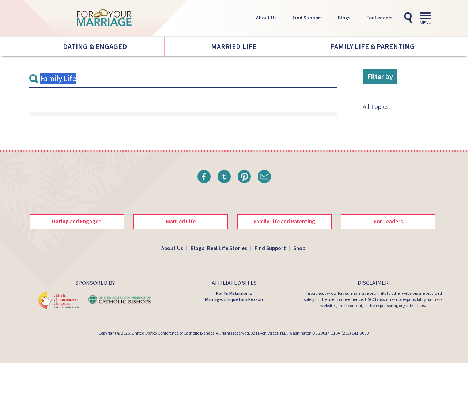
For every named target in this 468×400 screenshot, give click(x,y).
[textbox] (183, 78)
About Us (266, 17)
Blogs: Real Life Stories (218, 248)
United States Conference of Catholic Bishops (173, 333)
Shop (299, 248)
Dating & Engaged (95, 46)
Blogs (344, 17)
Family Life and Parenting (284, 221)
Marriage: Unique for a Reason (234, 299)
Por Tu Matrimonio (234, 293)
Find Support (307, 17)
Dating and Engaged (77, 221)
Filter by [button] (380, 76)
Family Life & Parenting (373, 46)
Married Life (233, 46)
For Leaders (379, 17)
